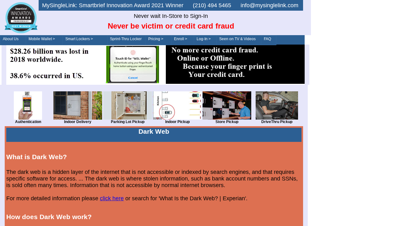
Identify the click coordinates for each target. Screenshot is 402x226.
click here (112, 198)
